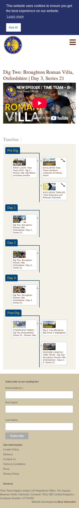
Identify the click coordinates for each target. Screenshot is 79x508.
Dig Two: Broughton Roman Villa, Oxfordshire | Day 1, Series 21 (22, 229)
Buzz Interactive (67, 501)
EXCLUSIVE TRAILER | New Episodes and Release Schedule (54, 195)
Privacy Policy (11, 473)
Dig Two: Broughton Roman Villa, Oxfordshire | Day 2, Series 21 (22, 264)
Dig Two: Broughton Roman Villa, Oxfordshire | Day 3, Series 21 (22, 299)
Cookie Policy (11, 449)
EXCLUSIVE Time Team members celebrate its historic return (52, 172)
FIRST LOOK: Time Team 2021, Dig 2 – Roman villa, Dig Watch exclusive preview (24, 172)
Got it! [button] (13, 27)
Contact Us (9, 459)
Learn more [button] (15, 16)
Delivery (8, 454)
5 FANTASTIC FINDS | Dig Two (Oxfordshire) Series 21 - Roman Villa (24, 332)
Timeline (11, 139)
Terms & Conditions (14, 464)
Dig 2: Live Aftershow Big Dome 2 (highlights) (54, 331)
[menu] (73, 42)
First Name (11, 402)
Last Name (11, 420)
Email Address (14, 388)
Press (6, 469)
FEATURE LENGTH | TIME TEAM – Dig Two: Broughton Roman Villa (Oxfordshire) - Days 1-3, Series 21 (54, 357)
